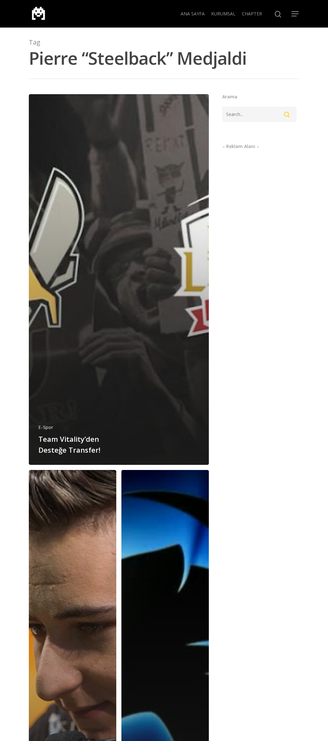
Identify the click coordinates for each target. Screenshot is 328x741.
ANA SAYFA (193, 14)
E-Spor (45, 427)
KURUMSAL (223, 14)
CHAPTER (252, 14)
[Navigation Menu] (295, 14)
